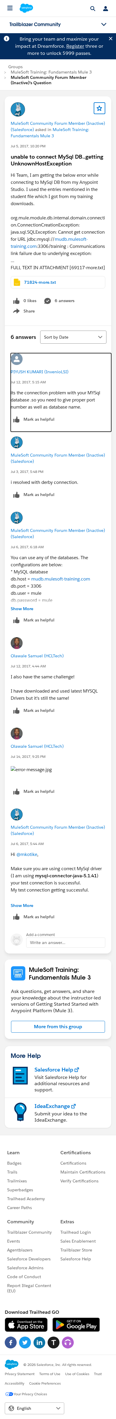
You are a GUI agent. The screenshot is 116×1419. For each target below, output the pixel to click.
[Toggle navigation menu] (104, 24)
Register (75, 46)
